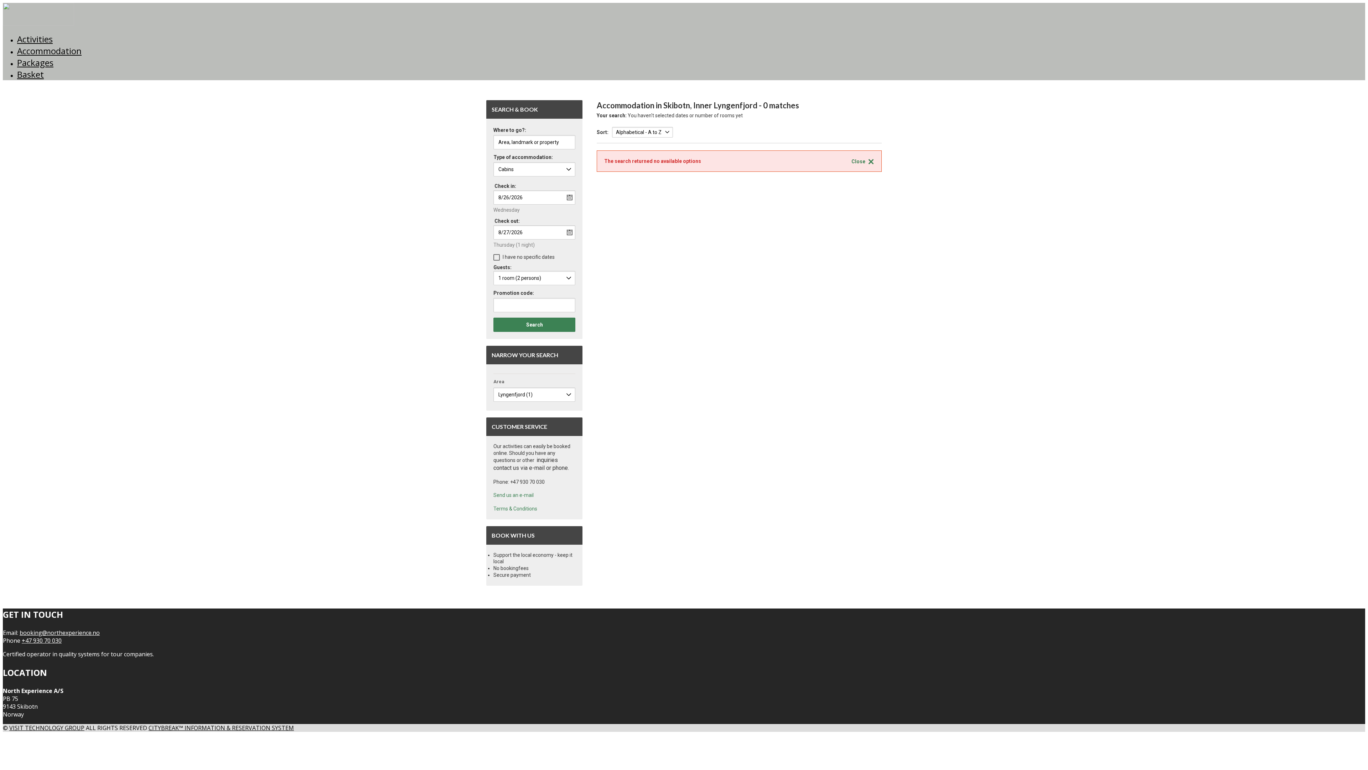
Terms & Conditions (515, 509)
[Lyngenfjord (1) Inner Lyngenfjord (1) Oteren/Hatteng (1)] (534, 394)
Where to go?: (509, 130)
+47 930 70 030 (42, 641)
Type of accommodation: (523, 157)
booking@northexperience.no (60, 633)
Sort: (602, 132)
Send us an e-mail (513, 495)
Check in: (505, 186)
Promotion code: (513, 293)
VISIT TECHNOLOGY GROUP (46, 728)
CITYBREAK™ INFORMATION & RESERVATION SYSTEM (221, 728)
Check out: (507, 221)
